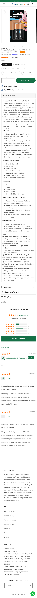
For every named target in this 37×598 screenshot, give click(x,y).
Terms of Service (10, 520)
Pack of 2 (6, 64)
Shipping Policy (9, 511)
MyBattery (16, 574)
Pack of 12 (28, 73)
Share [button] (5, 302)
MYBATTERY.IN (21, 594)
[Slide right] (23, 46)
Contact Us (19, 90)
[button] (4, 4)
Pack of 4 (18, 64)
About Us (7, 528)
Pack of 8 (20, 69)
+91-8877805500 (16, 569)
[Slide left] (14, 46)
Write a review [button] (18, 338)
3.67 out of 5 (23, 315)
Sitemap (7, 537)
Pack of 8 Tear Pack (11, 73)
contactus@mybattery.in (18, 572)
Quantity (4, 77)
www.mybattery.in (13, 474)
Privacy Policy (9, 524)
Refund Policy (9, 516)
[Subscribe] (30, 585)
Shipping (14, 54)
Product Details (9, 96)
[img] (5, 354)
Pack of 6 (8, 69)
